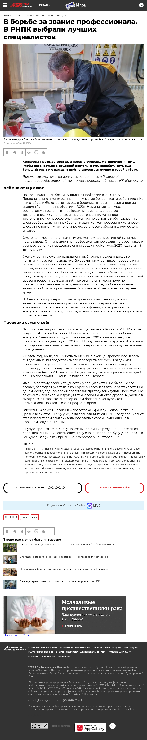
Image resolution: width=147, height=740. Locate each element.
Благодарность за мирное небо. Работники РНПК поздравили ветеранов (64, 556)
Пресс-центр (131, 647)
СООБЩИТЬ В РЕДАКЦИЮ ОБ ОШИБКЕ (49, 656)
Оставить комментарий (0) (114, 488)
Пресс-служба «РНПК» (17, 143)
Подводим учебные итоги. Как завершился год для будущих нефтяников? (64, 569)
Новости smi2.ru (16, 635)
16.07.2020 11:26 (11, 15)
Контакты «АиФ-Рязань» (42, 647)
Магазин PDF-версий (40, 652)
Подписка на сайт (120, 652)
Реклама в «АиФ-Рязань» (75, 647)
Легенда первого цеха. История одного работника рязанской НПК (60, 581)
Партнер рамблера (61, 726)
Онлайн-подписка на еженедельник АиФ (81, 652)
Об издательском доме (107, 647)
